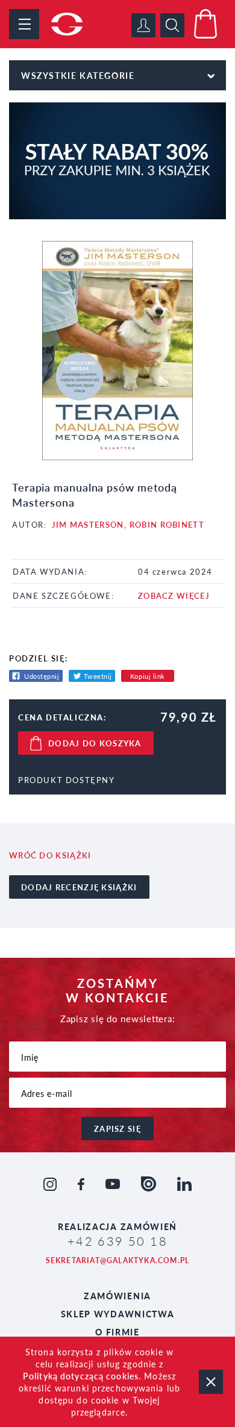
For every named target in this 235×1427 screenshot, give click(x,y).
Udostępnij (42, 676)
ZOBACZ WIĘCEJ (174, 595)
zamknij (211, 1382)
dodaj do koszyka (95, 743)
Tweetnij (98, 676)
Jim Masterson (88, 524)
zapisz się (117, 1128)
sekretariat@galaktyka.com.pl (118, 1260)
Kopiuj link (147, 676)
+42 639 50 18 (117, 1240)
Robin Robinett (167, 524)
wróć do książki (50, 855)
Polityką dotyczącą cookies (81, 1376)
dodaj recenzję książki (79, 887)
